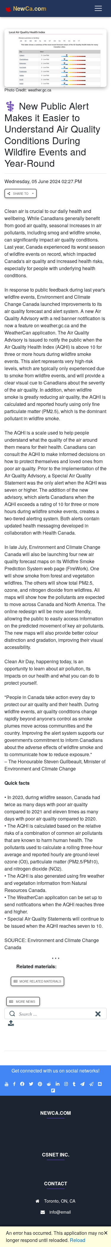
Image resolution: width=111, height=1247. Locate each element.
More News (25, 1001)
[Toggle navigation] (98, 8)
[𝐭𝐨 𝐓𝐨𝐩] (10, 1025)
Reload (77, 1240)
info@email (60, 1212)
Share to (21, 193)
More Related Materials (40, 981)
